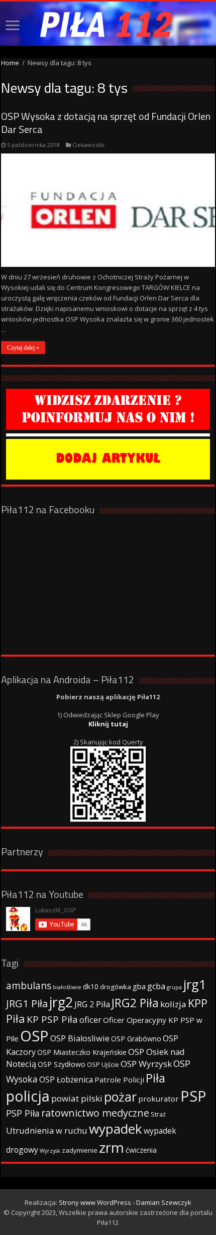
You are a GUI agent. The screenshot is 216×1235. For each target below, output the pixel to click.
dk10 (90, 986)
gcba (156, 986)
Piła (155, 1077)
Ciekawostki (88, 144)
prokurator (158, 1099)
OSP (34, 1036)
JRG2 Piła (135, 1003)
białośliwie (67, 987)
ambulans (28, 985)
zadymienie (79, 1150)
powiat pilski (76, 1098)
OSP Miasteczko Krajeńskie (82, 1052)
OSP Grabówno (136, 1038)
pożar (120, 1096)
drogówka (115, 986)
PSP (193, 1096)
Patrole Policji (119, 1079)
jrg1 (194, 984)
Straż (158, 1114)
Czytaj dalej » (23, 347)
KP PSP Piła (52, 1019)
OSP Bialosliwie (80, 1038)
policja (28, 1096)
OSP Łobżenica (66, 1079)
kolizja (173, 1004)
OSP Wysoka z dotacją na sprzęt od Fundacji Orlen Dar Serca (105, 122)
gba (139, 986)
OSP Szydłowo (61, 1064)
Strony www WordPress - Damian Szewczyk (125, 1202)
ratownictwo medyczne (95, 1113)
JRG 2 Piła (92, 1004)
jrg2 (61, 1002)
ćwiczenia (141, 1150)
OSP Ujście (103, 1064)
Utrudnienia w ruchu (46, 1130)
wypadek (115, 1129)
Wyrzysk (50, 1150)
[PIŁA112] (108, 24)
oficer (90, 1019)
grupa (174, 987)
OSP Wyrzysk (146, 1063)
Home (10, 62)
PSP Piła (23, 1113)
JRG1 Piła (27, 1003)
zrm (111, 1147)
